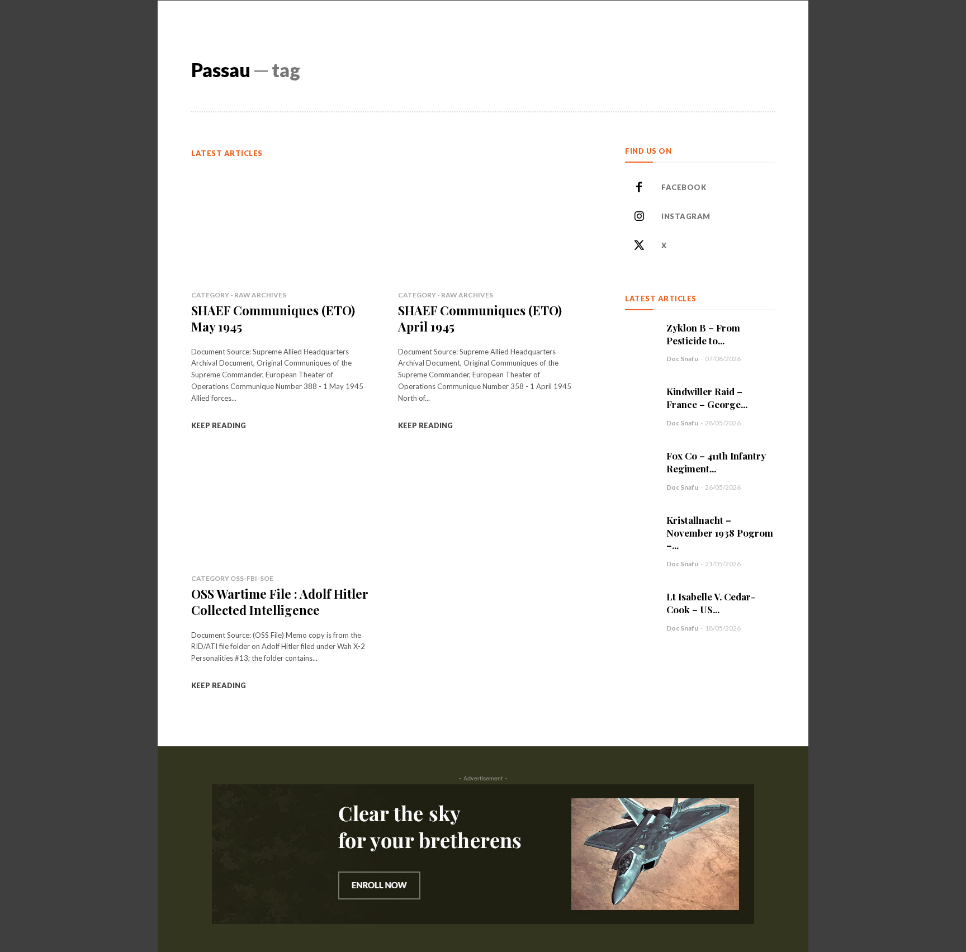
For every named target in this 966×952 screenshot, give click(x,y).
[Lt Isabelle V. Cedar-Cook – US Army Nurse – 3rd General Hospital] (640, 605)
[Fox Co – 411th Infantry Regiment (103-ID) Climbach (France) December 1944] (640, 464)
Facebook (683, 187)
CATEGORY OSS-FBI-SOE (232, 578)
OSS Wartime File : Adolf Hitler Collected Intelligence (279, 601)
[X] (639, 246)
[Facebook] (639, 188)
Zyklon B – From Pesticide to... (703, 334)
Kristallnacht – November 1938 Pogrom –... (719, 533)
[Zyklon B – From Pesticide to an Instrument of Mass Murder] (640, 336)
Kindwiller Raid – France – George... (706, 397)
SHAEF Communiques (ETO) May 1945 (273, 318)
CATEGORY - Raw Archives (238, 295)
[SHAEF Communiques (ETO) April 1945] (488, 224)
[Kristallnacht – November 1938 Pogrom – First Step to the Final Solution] (640, 529)
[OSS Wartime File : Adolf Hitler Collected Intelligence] (281, 507)
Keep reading (218, 425)
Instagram (686, 216)
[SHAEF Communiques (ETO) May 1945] (281, 224)
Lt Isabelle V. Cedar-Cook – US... (710, 602)
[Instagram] (639, 217)
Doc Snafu (682, 358)
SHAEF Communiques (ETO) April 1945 (480, 318)
